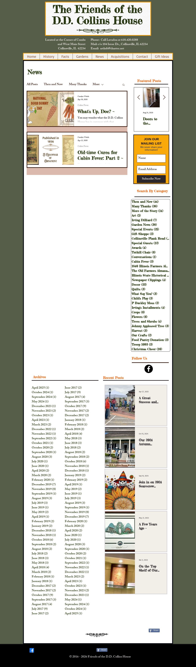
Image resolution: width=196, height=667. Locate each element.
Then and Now (53, 84)
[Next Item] (164, 97)
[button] (123, 85)
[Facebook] (32, 650)
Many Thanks (78, 84)
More (96, 84)
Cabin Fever (83, 105)
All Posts (32, 84)
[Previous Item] (138, 97)
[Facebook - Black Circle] (148, 369)
